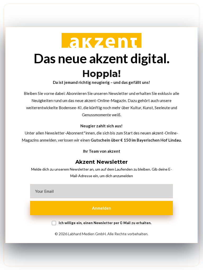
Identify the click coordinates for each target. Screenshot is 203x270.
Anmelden (101, 208)
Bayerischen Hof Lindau (159, 140)
